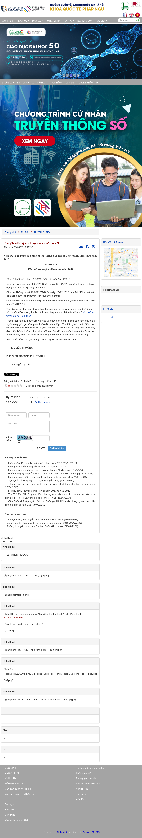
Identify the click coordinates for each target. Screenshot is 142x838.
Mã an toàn (9, 439)
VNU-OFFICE (11, 773)
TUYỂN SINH (52, 20)
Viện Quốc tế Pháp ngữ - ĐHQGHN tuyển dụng (33, 480)
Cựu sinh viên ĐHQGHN (17, 820)
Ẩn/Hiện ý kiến (42, 402)
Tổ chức (22, 20)
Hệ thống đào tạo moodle (89, 768)
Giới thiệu (7, 20)
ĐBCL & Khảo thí (88, 82)
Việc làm (79, 799)
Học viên (8, 809)
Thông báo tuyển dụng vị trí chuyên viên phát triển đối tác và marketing (51, 483)
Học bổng (80, 794)
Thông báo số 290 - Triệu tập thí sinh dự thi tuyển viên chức (40, 477)
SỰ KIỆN (70, 82)
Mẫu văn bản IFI (13, 783)
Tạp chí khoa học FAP (87, 783)
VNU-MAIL (9, 768)
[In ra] (88, 246)
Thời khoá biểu (83, 773)
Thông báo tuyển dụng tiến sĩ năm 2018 (30, 466)
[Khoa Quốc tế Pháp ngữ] (23, 8)
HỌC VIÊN (101, 20)
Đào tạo (36, 20)
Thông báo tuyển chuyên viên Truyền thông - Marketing (38, 470)
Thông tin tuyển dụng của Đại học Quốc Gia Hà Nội (35, 526)
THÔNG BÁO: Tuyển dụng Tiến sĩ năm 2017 (32, 490)
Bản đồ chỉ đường (113, 242)
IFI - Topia (22, 82)
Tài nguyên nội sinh (85, 778)
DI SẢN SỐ (7, 82)
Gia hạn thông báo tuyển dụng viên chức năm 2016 (35, 519)
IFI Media (108, 309)
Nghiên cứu (84, 20)
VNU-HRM (9, 778)
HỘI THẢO (56, 82)
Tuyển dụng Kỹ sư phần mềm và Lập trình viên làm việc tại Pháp (43, 473)
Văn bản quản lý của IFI (17, 788)
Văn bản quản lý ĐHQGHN (18, 794)
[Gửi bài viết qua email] (81, 246)
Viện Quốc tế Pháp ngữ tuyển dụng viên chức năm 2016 (38, 522)
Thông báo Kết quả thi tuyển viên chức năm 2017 (35, 463)
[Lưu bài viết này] (94, 246)
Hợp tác (68, 20)
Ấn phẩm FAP (39, 82)
